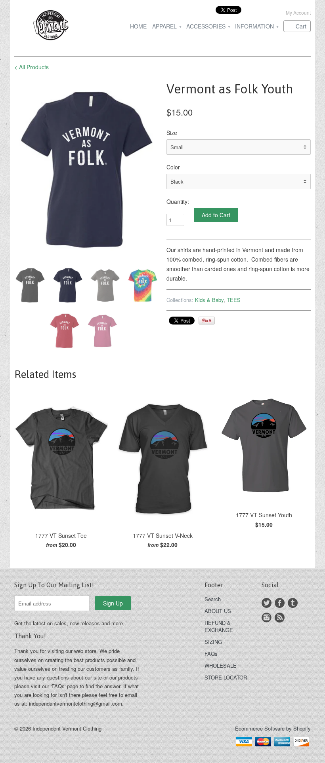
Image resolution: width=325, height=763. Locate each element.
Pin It (207, 321)
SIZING (213, 641)
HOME (138, 26)
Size (171, 133)
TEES (234, 300)
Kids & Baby (209, 300)
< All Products (31, 67)
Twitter (266, 603)
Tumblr (293, 603)
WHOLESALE (221, 665)
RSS (280, 618)
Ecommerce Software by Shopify (273, 728)
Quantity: (177, 201)
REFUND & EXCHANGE (219, 626)
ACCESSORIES (207, 26)
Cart (301, 26)
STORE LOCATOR (226, 677)
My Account (298, 12)
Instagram (266, 618)
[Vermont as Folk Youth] (86, 170)
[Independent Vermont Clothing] (61, 26)
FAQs (211, 653)
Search (213, 599)
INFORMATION (256, 26)
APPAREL (166, 26)
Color (173, 167)
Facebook (280, 603)
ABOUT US (218, 611)
